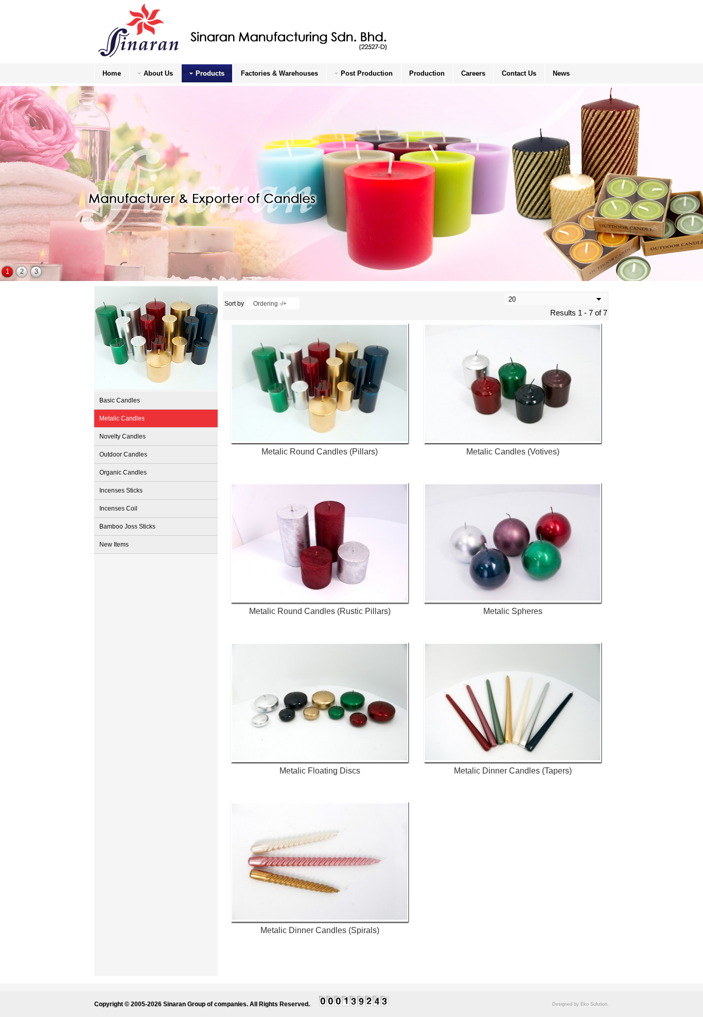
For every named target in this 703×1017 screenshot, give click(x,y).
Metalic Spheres (512, 611)
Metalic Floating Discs (319, 770)
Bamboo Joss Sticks (127, 526)
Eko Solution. (595, 1004)
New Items (114, 544)
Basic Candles (119, 400)
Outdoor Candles (123, 454)
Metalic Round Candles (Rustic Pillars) (320, 611)
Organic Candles (123, 472)
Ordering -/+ (270, 303)
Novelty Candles (122, 436)
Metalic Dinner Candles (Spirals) (319, 930)
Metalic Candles (122, 418)
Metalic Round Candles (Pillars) (319, 451)
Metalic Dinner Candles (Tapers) (513, 770)
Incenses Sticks (121, 490)
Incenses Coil (118, 508)
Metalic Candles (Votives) (512, 451)
